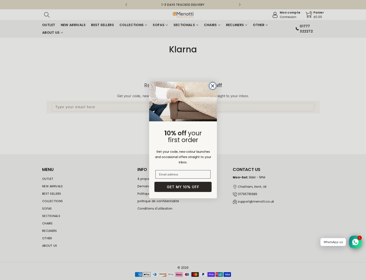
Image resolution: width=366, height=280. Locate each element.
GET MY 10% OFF (183, 187)
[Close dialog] (212, 86)
